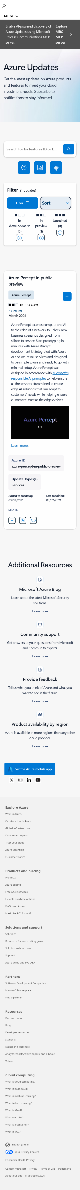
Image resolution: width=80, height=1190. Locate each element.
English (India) (20, 1144)
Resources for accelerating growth (25, 941)
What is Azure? (13, 814)
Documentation (14, 1018)
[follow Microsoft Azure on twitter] (11, 780)
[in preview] (41, 237)
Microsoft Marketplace (18, 990)
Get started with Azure (18, 821)
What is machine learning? (20, 1096)
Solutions (10, 934)
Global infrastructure (17, 828)
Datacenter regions (16, 835)
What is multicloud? (16, 1088)
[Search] (68, 149)
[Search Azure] (4, 5)
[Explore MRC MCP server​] (56, 167)
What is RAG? (12, 1131)
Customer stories (15, 857)
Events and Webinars (17, 1046)
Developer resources (17, 1032)
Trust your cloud (14, 842)
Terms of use (47, 1168)
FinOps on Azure (15, 906)
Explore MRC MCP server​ (61, 34)
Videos (9, 1061)
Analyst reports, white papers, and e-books (30, 1053)
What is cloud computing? (20, 1081)
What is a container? (17, 1124)
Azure (9, 16)
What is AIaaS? (13, 1110)
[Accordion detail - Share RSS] (22, 520)
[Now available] (60, 232)
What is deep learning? (18, 1103)
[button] (24, 167)
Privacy (33, 1168)
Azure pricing (13, 884)
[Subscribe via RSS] (40, 167)
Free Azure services (16, 891)
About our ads (13, 1175)
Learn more (19, 445)
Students (10, 1039)
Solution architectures (18, 948)
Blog (8, 1025)
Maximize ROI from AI (18, 913)
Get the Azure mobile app (33, 769)
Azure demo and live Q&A (20, 962)
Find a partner (13, 997)
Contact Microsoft (15, 1168)
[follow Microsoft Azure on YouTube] (38, 780)
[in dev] (19, 237)
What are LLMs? (14, 1117)
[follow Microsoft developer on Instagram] (20, 780)
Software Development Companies (25, 983)
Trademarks (64, 1168)
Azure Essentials (14, 849)
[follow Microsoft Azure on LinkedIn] (29, 780)
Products (10, 877)
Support (10, 955)
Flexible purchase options (20, 899)
